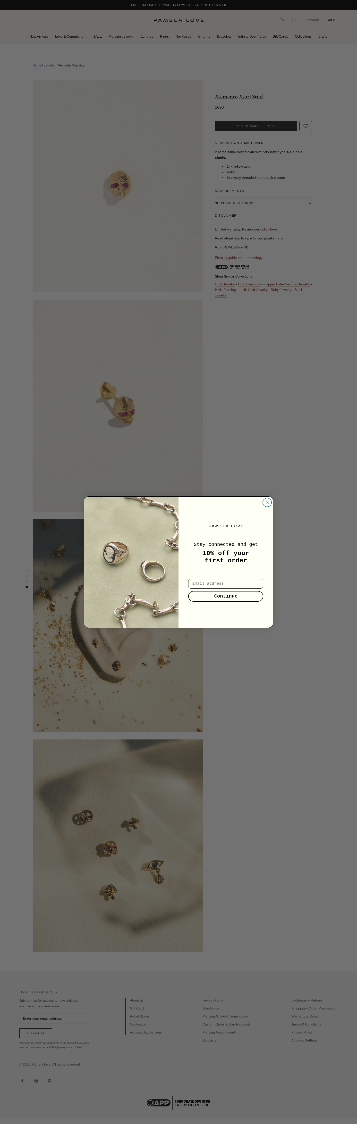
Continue (226, 596)
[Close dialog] (267, 502)
